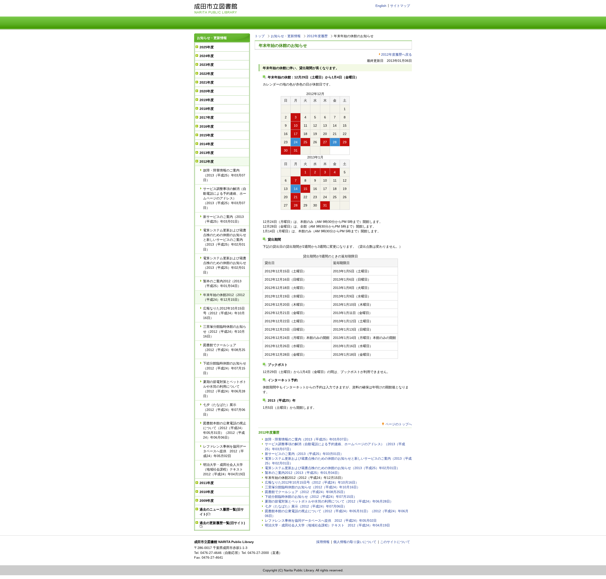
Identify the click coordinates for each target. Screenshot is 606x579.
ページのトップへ (398, 424)
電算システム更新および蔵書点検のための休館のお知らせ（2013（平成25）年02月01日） (224, 265)
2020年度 (207, 91)
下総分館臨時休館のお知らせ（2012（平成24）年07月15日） (224, 368)
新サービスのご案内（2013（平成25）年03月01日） (223, 219)
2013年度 (207, 153)
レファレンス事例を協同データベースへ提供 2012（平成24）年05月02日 (224, 451)
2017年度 (207, 117)
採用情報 (323, 542)
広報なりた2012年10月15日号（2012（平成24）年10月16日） (224, 313)
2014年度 (207, 144)
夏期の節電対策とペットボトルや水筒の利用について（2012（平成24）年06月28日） (224, 389)
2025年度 (207, 47)
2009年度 (207, 501)
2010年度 (207, 492)
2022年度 (207, 74)
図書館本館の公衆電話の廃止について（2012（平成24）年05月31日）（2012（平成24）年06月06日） (224, 430)
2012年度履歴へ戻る (396, 54)
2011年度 (207, 483)
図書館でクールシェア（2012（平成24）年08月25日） (224, 349)
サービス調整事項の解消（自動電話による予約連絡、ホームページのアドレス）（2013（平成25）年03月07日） (224, 198)
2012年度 (207, 161)
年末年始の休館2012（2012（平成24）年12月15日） (224, 297)
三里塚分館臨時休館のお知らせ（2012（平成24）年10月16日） (224, 331)
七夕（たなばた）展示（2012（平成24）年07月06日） (224, 409)
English (380, 6)
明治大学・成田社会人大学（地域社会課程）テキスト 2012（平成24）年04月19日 (224, 469)
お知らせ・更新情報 (212, 38)
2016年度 (207, 126)
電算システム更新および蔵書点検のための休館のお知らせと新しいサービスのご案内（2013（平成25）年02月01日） (224, 239)
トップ (260, 36)
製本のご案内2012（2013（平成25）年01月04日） (222, 283)
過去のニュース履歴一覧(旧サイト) (222, 511)
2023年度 (207, 65)
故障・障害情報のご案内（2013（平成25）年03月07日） (224, 175)
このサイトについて (395, 542)
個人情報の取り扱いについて (354, 542)
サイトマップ (400, 6)
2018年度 (207, 109)
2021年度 (207, 82)
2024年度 (207, 56)
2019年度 (207, 100)
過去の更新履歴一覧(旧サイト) (222, 523)
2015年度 (207, 135)
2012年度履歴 (317, 36)
